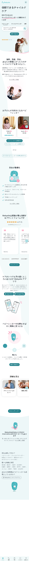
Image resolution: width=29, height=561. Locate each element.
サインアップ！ (14, 264)
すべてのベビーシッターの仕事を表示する (14, 155)
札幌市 (3, 467)
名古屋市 (19, 465)
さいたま (4, 469)
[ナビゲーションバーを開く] (25, 2)
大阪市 (13, 465)
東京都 (9, 133)
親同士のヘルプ (18, 457)
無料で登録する (14, 364)
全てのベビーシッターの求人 (9, 459)
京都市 (24, 467)
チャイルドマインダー (16, 23)
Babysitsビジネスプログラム (12, 477)
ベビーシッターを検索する (14, 140)
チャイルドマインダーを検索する (14, 144)
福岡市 (8, 467)
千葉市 (15, 469)
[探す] (25, 28)
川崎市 (13, 467)
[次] (26, 126)
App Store (9, 294)
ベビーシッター (5, 23)
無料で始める (14, 34)
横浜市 (8, 465)
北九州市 (20, 469)
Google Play (20, 294)
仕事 (25, 23)
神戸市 (19, 467)
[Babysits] (6, 2)
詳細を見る (14, 376)
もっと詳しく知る (14, 79)
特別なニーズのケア (7, 457)
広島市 (10, 469)
